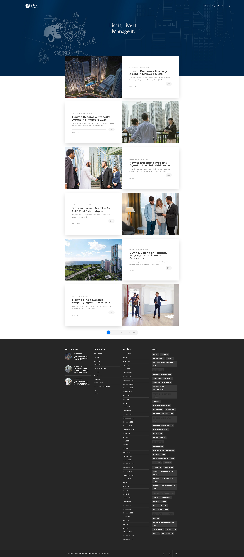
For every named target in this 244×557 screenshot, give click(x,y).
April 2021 (126, 528)
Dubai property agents (162, 382)
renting (156, 518)
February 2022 (127, 502)
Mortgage (169, 467)
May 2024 (126, 399)
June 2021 (126, 520)
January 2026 (127, 376)
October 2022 (127, 471)
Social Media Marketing (102, 386)
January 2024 (127, 414)
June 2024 (126, 395)
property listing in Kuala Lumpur (163, 480)
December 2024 (128, 384)
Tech (95, 390)
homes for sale (159, 454)
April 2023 (126, 448)
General (132, 271)
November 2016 (128, 539)
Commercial (98, 354)
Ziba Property (135, 67)
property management (162, 497)
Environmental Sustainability (159, 388)
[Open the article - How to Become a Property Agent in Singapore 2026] (150, 122)
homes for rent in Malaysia (163, 450)
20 (129, 332)
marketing (157, 467)
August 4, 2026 (87, 205)
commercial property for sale (163, 364)
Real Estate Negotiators (163, 514)
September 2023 (128, 430)
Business (164, 354)
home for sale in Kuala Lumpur (162, 419)
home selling (158, 446)
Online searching (100, 368)
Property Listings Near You (163, 493)
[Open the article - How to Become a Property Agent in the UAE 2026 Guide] (93, 168)
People (96, 372)
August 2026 (127, 354)
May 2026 (126, 365)
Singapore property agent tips (163, 524)
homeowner (157, 433)
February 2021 (127, 532)
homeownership (159, 438)
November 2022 (128, 467)
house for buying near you (163, 458)
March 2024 (127, 407)
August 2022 (127, 479)
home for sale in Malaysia (163, 425)
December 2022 (128, 464)
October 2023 (127, 426)
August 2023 (127, 433)
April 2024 (126, 403)
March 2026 (126, 369)
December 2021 (128, 509)
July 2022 (126, 483)
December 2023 (128, 418)
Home (207, 6)
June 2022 (126, 486)
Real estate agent (160, 505)
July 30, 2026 (144, 249)
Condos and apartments (162, 378)
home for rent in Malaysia (163, 414)
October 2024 (127, 392)
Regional (97, 379)
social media (158, 529)
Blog (213, 6)
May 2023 (126, 445)
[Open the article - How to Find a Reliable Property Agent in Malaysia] (150, 305)
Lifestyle (167, 463)
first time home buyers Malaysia (162, 395)
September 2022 (128, 475)
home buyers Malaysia (161, 405)
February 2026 (127, 373)
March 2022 (126, 498)
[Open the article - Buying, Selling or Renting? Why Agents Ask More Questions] (93, 260)
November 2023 (128, 422)
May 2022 (126, 490)
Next (134, 332)
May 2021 (126, 524)
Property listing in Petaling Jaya (164, 487)
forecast (156, 401)
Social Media (98, 383)
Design (96, 357)
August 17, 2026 (87, 113)
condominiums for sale (162, 374)
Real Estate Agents (160, 510)
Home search (158, 442)
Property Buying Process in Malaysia (163, 473)
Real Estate (133, 86)
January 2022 (127, 505)
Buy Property (158, 358)
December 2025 (128, 380)
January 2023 (127, 460)
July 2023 (126, 437)
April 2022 (126, 494)
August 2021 (127, 517)
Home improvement (160, 429)
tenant (155, 534)
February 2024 (127, 411)
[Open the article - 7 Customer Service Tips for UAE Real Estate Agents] (150, 214)
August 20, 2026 (144, 67)
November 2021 (128, 513)
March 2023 (126, 452)
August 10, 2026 (144, 159)
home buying (157, 409)
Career (170, 358)
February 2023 (127, 456)
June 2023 (126, 441)
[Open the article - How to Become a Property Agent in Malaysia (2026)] (93, 77)
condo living (158, 370)
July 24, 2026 (86, 296)
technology (171, 529)
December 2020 (128, 536)
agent (155, 354)
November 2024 (128, 388)
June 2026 (126, 361)
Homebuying (170, 409)
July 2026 (126, 358)
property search (159, 501)
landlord (156, 463)
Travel (96, 394)
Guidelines (222, 6)
